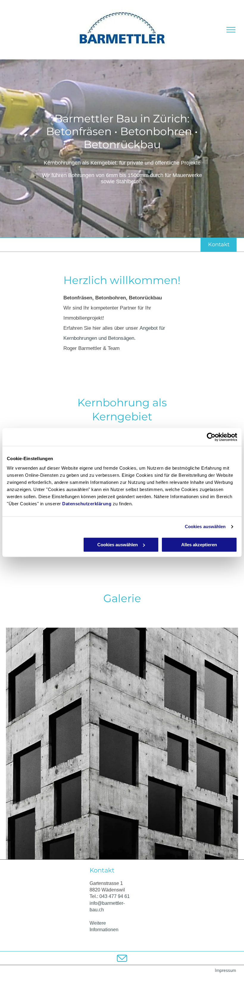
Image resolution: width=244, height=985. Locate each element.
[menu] (231, 29)
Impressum (225, 970)
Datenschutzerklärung (86, 503)
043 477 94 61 (114, 896)
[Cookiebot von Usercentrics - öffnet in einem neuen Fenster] (211, 436)
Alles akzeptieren (199, 544)
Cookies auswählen (205, 526)
